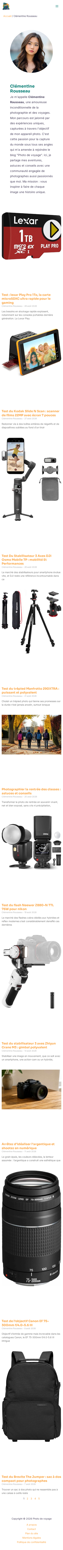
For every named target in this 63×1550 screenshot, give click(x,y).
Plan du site (31, 1533)
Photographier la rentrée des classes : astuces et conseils (31, 791)
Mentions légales (31, 1537)
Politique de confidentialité (31, 1542)
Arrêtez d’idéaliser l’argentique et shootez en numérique (28, 1146)
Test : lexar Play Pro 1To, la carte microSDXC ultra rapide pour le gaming (26, 299)
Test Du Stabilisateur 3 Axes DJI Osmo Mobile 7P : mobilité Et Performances (26, 560)
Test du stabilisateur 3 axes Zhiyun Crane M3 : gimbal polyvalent (29, 1045)
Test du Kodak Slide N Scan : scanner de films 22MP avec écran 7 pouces (30, 413)
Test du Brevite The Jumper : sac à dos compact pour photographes (31, 1479)
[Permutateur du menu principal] (56, 6)
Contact (31, 1529)
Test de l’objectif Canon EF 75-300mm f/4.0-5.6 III (25, 1323)
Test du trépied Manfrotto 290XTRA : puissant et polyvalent (30, 690)
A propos (32, 1524)
